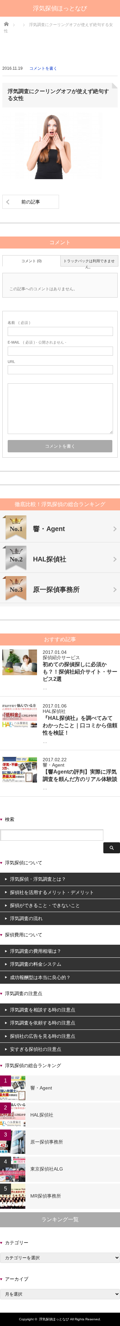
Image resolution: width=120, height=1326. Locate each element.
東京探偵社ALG (46, 1169)
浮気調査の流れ (26, 918)
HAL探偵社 (54, 711)
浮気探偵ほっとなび (60, 8)
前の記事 (30, 201)
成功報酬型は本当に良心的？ (40, 977)
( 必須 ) (19, 323)
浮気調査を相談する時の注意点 (42, 1009)
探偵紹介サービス (61, 657)
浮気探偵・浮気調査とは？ (38, 879)
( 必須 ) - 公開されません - (37, 342)
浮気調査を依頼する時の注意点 (42, 1022)
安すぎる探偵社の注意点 (35, 1049)
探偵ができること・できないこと (45, 905)
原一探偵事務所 (46, 1142)
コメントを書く (43, 68)
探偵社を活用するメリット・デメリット (52, 892)
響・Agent (53, 765)
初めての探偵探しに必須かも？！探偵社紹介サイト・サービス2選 (80, 671)
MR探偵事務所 (45, 1196)
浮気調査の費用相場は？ (35, 951)
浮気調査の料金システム (35, 964)
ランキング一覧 (60, 1219)
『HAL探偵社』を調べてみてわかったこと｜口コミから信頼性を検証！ (80, 725)
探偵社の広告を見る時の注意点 (42, 1036)
